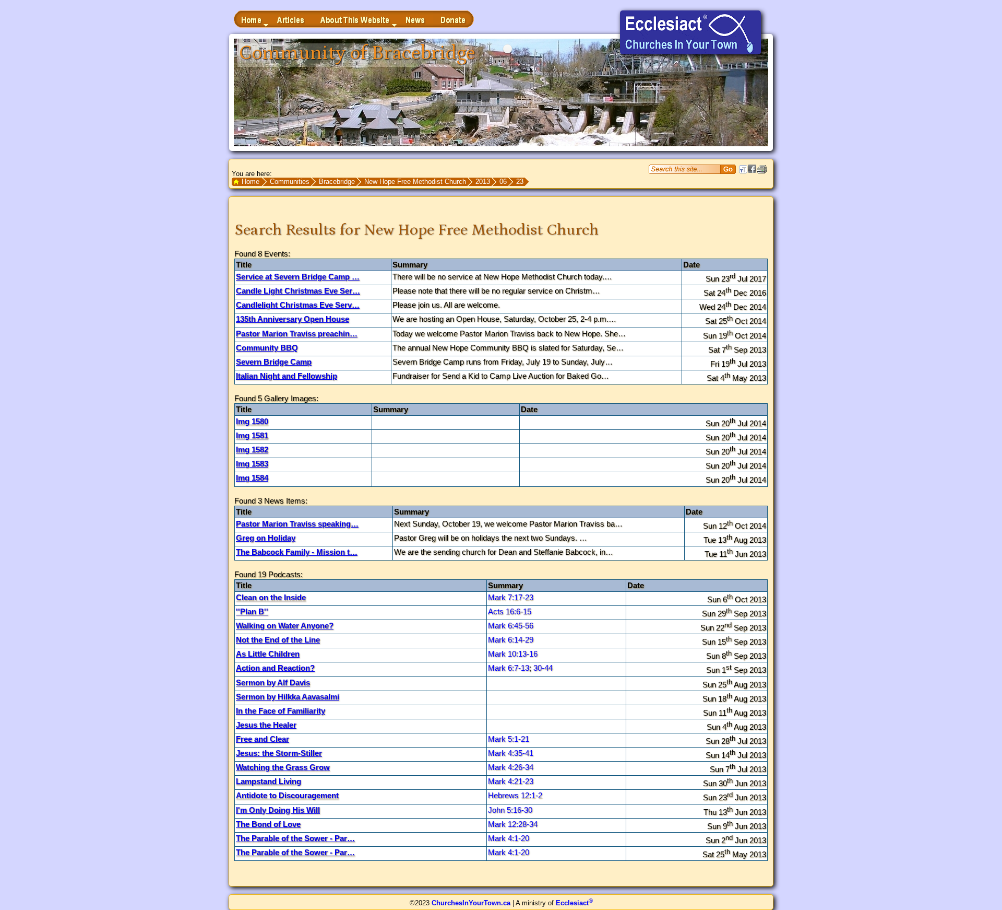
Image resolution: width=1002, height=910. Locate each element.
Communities (289, 181)
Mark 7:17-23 (510, 597)
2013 (482, 181)
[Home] (252, 19)
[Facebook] (752, 170)
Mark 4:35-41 (510, 753)
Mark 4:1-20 (508, 838)
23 (519, 181)
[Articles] (291, 19)
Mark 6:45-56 (510, 625)
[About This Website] (355, 19)
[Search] (728, 169)
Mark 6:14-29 (510, 639)
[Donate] (453, 19)
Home (250, 181)
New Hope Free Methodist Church (415, 181)
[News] (415, 19)
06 (503, 181)
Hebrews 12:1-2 (515, 795)
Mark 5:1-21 (508, 738)
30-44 (543, 667)
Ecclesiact (574, 903)
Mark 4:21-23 (510, 781)
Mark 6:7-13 (508, 667)
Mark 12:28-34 (513, 824)
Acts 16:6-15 (509, 611)
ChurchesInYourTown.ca (471, 903)
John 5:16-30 (510, 810)
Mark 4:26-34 (510, 767)
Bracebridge (337, 181)
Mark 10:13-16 (513, 653)
